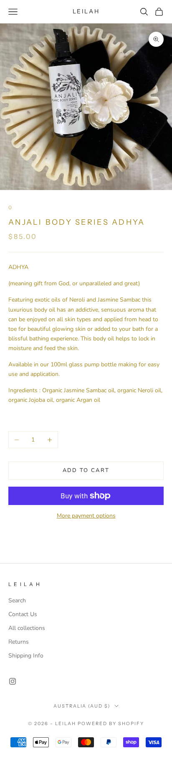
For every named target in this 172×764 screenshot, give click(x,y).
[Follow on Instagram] (12, 681)
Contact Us (22, 614)
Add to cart (86, 470)
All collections (26, 628)
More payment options (86, 516)
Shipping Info (25, 656)
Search (17, 600)
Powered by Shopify (111, 723)
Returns (18, 642)
